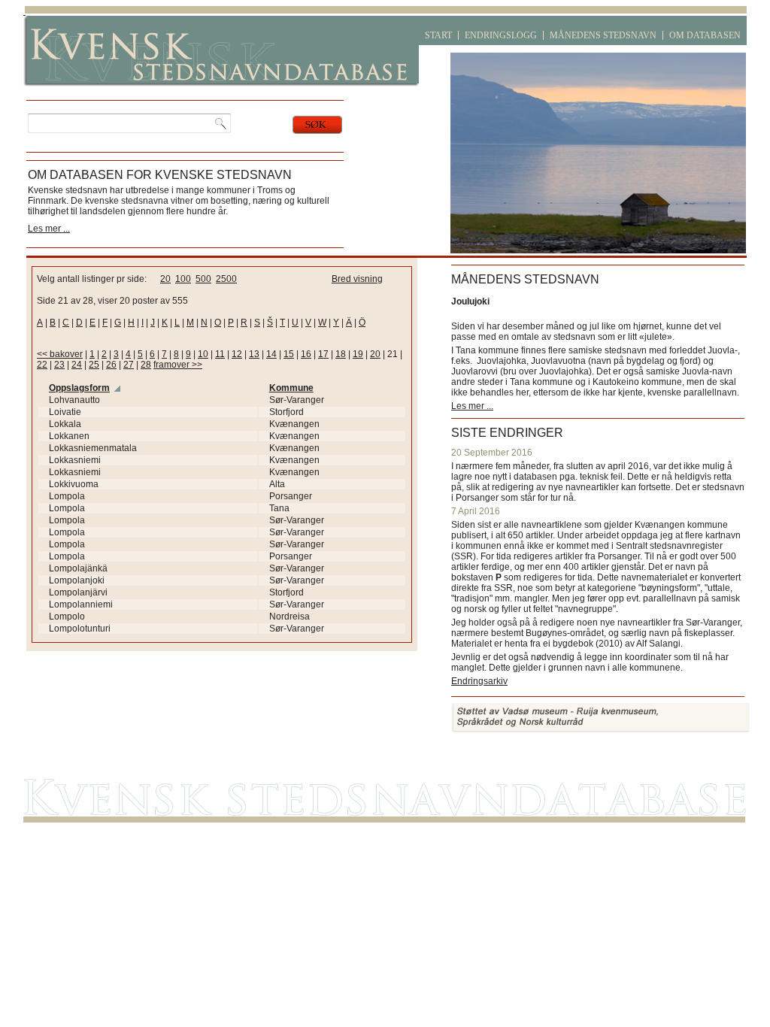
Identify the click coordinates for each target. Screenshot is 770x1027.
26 (111, 364)
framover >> (177, 364)
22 (42, 364)
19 (358, 354)
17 (323, 354)
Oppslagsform (79, 388)
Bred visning (357, 279)
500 (203, 279)
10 (203, 354)
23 (59, 364)
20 (165, 279)
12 (237, 354)
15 (288, 354)
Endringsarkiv (479, 681)
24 (76, 364)
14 (271, 354)
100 (183, 279)
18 (340, 354)
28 (146, 364)
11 (220, 354)
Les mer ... (49, 228)
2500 (226, 279)
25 (94, 364)
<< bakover (60, 354)
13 (254, 354)
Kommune (291, 388)
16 (306, 354)
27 (128, 364)
